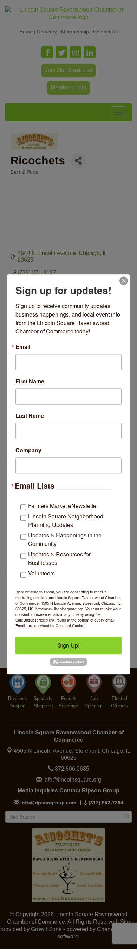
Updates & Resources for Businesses (59, 558)
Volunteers (41, 573)
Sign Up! (68, 645)
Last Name (29, 416)
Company (28, 450)
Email (22, 347)
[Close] (123, 280)
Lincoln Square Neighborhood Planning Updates (65, 520)
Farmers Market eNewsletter (63, 506)
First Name (29, 381)
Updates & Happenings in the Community (65, 539)
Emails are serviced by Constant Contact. (50, 625)
